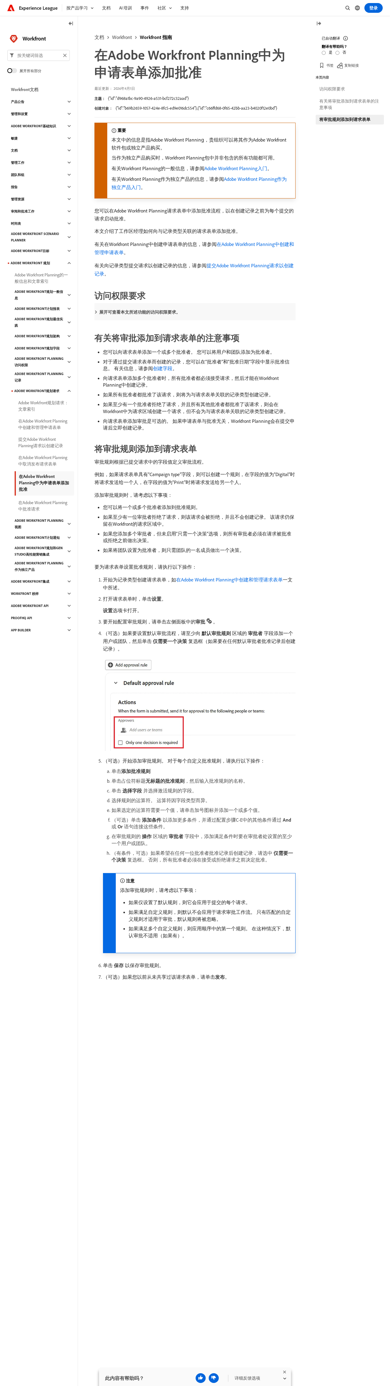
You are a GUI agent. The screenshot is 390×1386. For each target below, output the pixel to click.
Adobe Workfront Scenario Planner (35, 237)
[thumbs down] (214, 1378)
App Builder (21, 630)
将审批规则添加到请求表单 (344, 119)
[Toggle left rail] (71, 23)
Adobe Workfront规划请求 (36, 391)
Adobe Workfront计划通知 (37, 537)
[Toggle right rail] (318, 23)
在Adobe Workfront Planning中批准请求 (42, 506)
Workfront (122, 37)
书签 (330, 65)
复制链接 (351, 65)
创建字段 (162, 368)
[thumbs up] (201, 1378)
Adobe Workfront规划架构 (37, 336)
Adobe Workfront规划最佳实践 (39, 322)
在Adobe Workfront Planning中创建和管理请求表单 (229, 580)
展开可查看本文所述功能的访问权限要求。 (139, 312)
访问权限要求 (332, 89)
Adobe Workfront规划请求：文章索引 (43, 406)
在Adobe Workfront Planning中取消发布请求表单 (42, 461)
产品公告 (17, 102)
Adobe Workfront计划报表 (37, 309)
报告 (14, 187)
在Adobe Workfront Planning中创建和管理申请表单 (42, 424)
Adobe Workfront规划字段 (37, 348)
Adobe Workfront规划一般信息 (39, 294)
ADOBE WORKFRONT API (29, 606)
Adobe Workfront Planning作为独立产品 (39, 566)
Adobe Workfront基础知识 (33, 126)
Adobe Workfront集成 (30, 581)
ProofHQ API (21, 618)
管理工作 (17, 162)
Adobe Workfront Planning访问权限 (39, 361)
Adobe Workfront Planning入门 (235, 168)
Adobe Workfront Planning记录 (39, 377)
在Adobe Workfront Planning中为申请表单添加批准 (44, 483)
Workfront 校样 (25, 593)
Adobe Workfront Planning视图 (39, 523)
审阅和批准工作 (22, 211)
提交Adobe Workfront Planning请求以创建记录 (40, 442)
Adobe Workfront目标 (30, 251)
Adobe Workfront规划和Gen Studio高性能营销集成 (39, 551)
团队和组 (17, 175)
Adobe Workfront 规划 (30, 263)
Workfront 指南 (156, 37)
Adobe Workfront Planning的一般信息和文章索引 (41, 278)
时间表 (16, 223)
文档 (99, 37)
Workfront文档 (24, 89)
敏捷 (14, 138)
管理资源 (17, 199)
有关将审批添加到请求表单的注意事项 (349, 104)
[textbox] (38, 55)
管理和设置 (19, 114)
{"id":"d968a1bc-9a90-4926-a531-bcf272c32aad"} (148, 98)
